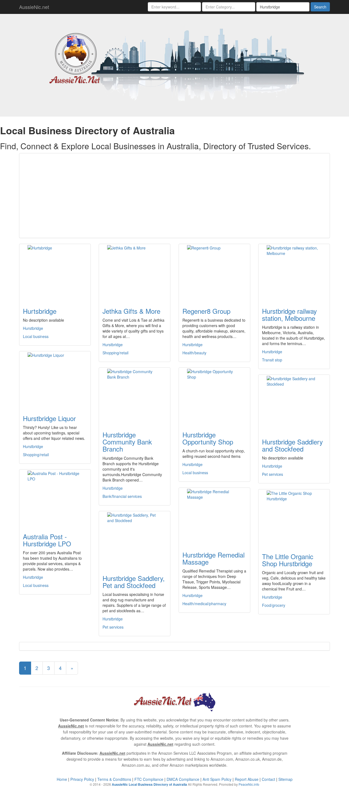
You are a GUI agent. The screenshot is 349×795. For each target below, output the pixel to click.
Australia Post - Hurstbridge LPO (47, 540)
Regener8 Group (206, 311)
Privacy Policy (82, 779)
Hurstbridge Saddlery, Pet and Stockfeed (134, 581)
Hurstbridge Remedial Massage (213, 558)
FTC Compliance (148, 779)
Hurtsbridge (39, 311)
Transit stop (272, 360)
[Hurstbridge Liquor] (54, 379)
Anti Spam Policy (217, 779)
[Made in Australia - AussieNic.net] (174, 64)
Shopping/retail (115, 352)
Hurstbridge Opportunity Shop (207, 438)
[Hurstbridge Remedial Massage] (214, 516)
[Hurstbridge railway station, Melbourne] (294, 272)
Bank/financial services (122, 496)
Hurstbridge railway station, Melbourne (289, 314)
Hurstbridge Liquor (49, 418)
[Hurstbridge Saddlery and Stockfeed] (294, 403)
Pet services (272, 474)
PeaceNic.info (249, 784)
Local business (36, 336)
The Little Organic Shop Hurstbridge (287, 560)
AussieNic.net (34, 6)
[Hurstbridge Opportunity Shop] (214, 396)
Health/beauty (194, 352)
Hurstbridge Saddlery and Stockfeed (292, 445)
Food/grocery (273, 605)
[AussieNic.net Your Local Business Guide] (174, 701)
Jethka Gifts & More (131, 311)
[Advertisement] (174, 195)
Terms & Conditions (114, 779)
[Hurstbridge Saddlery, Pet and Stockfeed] (134, 539)
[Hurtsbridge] (54, 272)
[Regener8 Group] (214, 272)
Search (320, 7)
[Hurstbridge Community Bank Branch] (134, 396)
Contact (268, 779)
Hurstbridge (33, 328)
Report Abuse (246, 779)
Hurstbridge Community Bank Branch (127, 442)
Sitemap (285, 779)
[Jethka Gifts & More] (134, 272)
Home (62, 779)
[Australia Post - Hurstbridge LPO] (54, 498)
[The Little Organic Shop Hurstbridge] (294, 518)
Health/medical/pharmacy (204, 603)
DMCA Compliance (183, 779)
